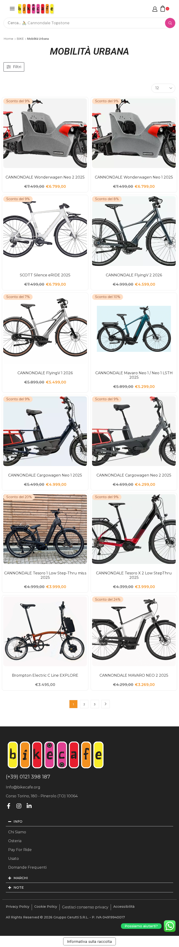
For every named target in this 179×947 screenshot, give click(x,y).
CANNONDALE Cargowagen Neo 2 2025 (133, 475)
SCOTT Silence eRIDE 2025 (45, 275)
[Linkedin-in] (29, 806)
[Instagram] (19, 806)
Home (8, 38)
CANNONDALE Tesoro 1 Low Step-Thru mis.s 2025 (45, 575)
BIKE (20, 38)
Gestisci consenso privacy (85, 907)
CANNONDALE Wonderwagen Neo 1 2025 (134, 177)
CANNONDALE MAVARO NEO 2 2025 (134, 675)
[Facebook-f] (8, 806)
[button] (12, 8)
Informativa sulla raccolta (89, 941)
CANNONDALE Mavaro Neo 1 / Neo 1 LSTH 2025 (134, 375)
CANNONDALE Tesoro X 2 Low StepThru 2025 (134, 575)
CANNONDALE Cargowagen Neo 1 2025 (45, 475)
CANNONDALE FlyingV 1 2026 (45, 373)
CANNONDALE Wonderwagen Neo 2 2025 (45, 177)
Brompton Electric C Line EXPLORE (45, 675)
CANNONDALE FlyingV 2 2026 (134, 275)
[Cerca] (170, 23)
